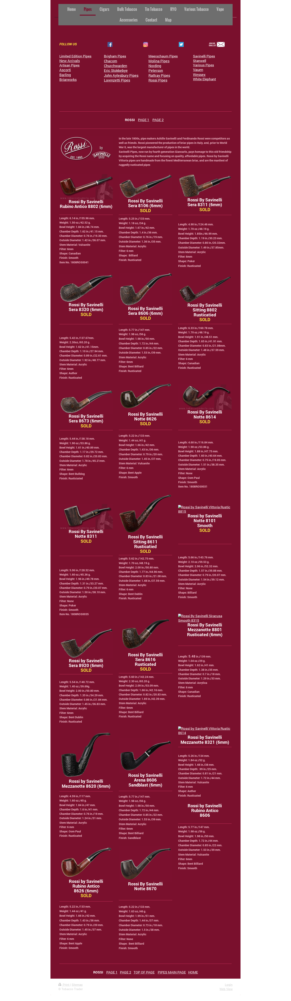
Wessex (199, 74)
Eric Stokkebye (116, 70)
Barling (65, 74)
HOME (193, 972)
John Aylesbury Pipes (121, 75)
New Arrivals (69, 60)
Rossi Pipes (157, 80)
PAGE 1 (143, 120)
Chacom (110, 61)
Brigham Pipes (115, 56)
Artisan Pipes (69, 65)
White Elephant (204, 79)
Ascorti (65, 69)
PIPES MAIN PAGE (172, 972)
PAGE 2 (158, 120)
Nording (154, 65)
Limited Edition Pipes (75, 56)
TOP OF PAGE (144, 972)
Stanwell (199, 61)
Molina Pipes (158, 61)
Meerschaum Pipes (163, 56)
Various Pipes (203, 65)
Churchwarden (115, 65)
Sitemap (77, 985)
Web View (226, 989)
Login (229, 985)
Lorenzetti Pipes (117, 80)
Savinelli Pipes (204, 56)
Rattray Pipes (159, 75)
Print (66, 985)
